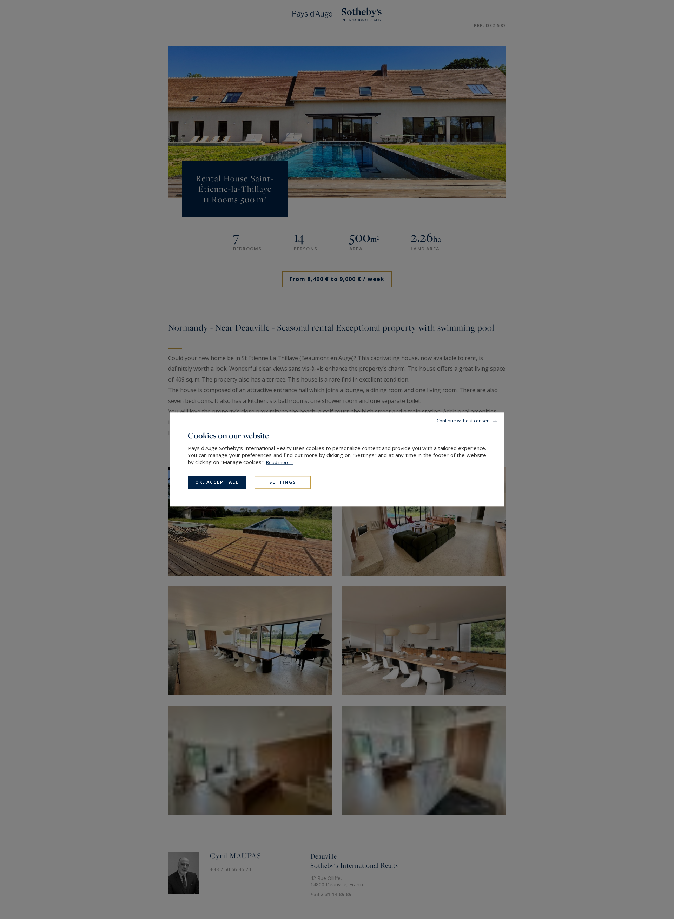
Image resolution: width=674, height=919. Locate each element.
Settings (282, 482)
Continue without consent (464, 420)
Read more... (279, 462)
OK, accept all (217, 482)
